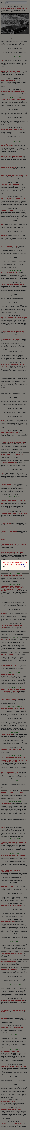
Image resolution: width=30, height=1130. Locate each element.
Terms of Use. (23, 567)
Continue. (23, 564)
